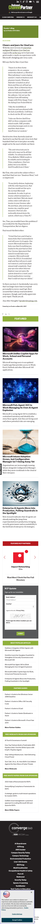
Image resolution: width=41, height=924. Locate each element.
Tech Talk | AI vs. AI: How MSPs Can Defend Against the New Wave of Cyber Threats (20, 763)
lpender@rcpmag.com (28, 301)
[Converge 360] (20, 828)
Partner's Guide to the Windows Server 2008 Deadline (19, 696)
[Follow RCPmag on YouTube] (30, 2)
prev (4, 557)
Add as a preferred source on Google (21, 12)
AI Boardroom (20, 844)
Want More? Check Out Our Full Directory (20, 579)
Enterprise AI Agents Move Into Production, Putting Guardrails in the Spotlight (20, 511)
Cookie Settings (17, 914)
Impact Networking (20, 567)
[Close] (31, 892)
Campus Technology (20, 856)
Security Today (20, 880)
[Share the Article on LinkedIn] (5, 314)
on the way (16, 53)
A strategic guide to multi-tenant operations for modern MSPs (20, 795)
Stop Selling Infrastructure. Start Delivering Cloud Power (20, 756)
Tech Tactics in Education (20, 889)
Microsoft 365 (32, 17)
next (35, 557)
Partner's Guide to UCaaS (14, 708)
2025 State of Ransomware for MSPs (18, 782)
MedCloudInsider (20, 868)
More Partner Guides (13, 727)
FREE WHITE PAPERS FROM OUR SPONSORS (20, 776)
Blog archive (8, 24)
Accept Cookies (17, 920)
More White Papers (12, 810)
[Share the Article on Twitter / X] (9, 314)
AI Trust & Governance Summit (16, 740)
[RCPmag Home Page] (20, 5)
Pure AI (20, 874)
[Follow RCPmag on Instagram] (27, 2)
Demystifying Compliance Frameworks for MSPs (20, 788)
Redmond (20, 877)
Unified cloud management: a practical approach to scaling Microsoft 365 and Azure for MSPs (19, 803)
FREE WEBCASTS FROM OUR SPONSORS (20, 734)
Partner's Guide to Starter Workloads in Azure (19, 715)
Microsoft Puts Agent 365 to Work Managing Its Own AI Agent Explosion (20, 407)
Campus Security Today (20, 853)
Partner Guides (20, 688)
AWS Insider (21, 850)
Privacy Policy (20, 610)
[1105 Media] (20, 834)
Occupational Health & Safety (20, 871)
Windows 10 (20, 17)
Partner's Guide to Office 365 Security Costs (18, 703)
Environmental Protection (20, 859)
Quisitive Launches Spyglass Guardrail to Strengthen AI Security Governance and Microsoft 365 (19, 657)
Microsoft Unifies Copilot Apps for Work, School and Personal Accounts (20, 356)
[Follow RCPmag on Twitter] (21, 2)
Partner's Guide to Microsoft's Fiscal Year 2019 (19, 722)
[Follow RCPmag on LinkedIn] (18, 2)
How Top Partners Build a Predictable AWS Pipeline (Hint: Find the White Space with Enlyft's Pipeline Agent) (20, 747)
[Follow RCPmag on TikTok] (24, 2)
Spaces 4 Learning (20, 883)
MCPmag (20, 865)
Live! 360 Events (20, 862)
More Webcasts (11, 769)
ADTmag (20, 847)
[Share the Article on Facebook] (2, 314)
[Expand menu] (37, 2)
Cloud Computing (8, 17)
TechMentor (20, 886)
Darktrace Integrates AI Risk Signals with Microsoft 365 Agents (19, 649)
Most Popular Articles (21, 643)
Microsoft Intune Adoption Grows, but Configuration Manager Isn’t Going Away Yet (18, 459)
